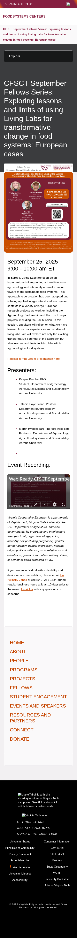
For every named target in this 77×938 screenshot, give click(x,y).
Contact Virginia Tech (38, 833)
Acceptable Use (19, 860)
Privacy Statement (20, 854)
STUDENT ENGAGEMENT (38, 696)
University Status (20, 841)
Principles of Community (19, 847)
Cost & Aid (57, 847)
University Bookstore (57, 879)
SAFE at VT (57, 854)
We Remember (22, 867)
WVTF (57, 873)
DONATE (19, 739)
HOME (17, 642)
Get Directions (32, 821)
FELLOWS (21, 687)
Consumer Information (57, 841)
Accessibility (20, 879)
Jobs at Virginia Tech (57, 885)
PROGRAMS (23, 669)
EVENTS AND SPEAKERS (38, 706)
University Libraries (20, 873)
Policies (57, 860)
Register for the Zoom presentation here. (34, 358)
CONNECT (21, 729)
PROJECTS (22, 678)
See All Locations (34, 827)
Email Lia (27, 589)
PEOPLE (19, 660)
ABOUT (18, 651)
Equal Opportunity (57, 866)
